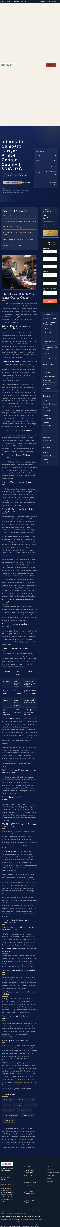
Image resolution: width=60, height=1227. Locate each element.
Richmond (46, 422)
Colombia (45, 459)
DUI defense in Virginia (16, 914)
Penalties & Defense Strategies (13, 227)
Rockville (45, 430)
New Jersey (46, 437)
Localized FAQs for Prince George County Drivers (19, 239)
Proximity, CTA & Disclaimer (12, 245)
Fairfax (45, 400)
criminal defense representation (23, 1074)
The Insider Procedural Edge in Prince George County (20, 221)
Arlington (45, 415)
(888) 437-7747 (56, 1)
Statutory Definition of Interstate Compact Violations (20, 216)
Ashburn (45, 407)
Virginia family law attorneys (21, 1082)
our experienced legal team (13, 1085)
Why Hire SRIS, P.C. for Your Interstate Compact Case (18, 233)
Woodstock (46, 452)
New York (45, 445)
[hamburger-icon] (42, 65)
